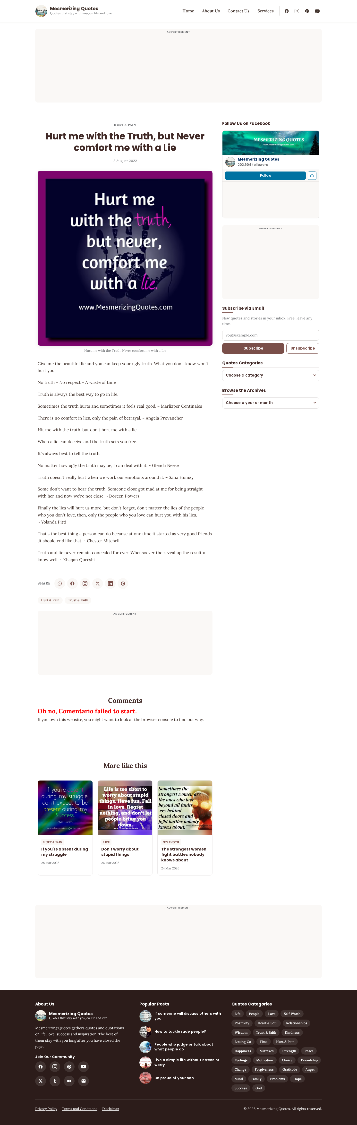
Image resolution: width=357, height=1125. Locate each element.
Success (241, 1088)
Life (237, 1014)
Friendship (309, 1060)
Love (271, 1014)
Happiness (243, 1051)
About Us (211, 11)
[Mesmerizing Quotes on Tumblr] (55, 1081)
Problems (277, 1079)
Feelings (241, 1060)
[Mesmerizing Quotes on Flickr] (69, 1081)
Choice (287, 1060)
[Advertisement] (178, 68)
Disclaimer (110, 1109)
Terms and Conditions (79, 1109)
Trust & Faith (78, 600)
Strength (289, 1051)
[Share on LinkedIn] (110, 583)
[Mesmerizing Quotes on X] (40, 1081)
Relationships (296, 1023)
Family (256, 1079)
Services (265, 11)
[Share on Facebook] (72, 583)
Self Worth (292, 1014)
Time (263, 1041)
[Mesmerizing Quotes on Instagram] (296, 11)
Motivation (264, 1060)
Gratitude (289, 1069)
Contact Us (238, 11)
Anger (310, 1069)
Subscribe (253, 348)
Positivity (242, 1023)
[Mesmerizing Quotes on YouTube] (317, 11)
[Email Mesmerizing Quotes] (83, 1081)
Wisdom (241, 1032)
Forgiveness (264, 1069)
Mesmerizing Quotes (258, 159)
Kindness (292, 1032)
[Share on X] (97, 583)
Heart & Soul (267, 1023)
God (258, 1088)
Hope (297, 1079)
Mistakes (267, 1051)
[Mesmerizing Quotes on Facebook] (286, 11)
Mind (239, 1079)
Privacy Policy (46, 1109)
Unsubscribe (303, 348)
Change (240, 1069)
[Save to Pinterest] (123, 583)
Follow (265, 175)
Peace (309, 1051)
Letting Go (243, 1041)
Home (188, 11)
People (254, 1014)
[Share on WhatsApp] (59, 583)
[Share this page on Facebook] (312, 175)
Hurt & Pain (125, 125)
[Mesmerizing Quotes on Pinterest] (307, 11)
